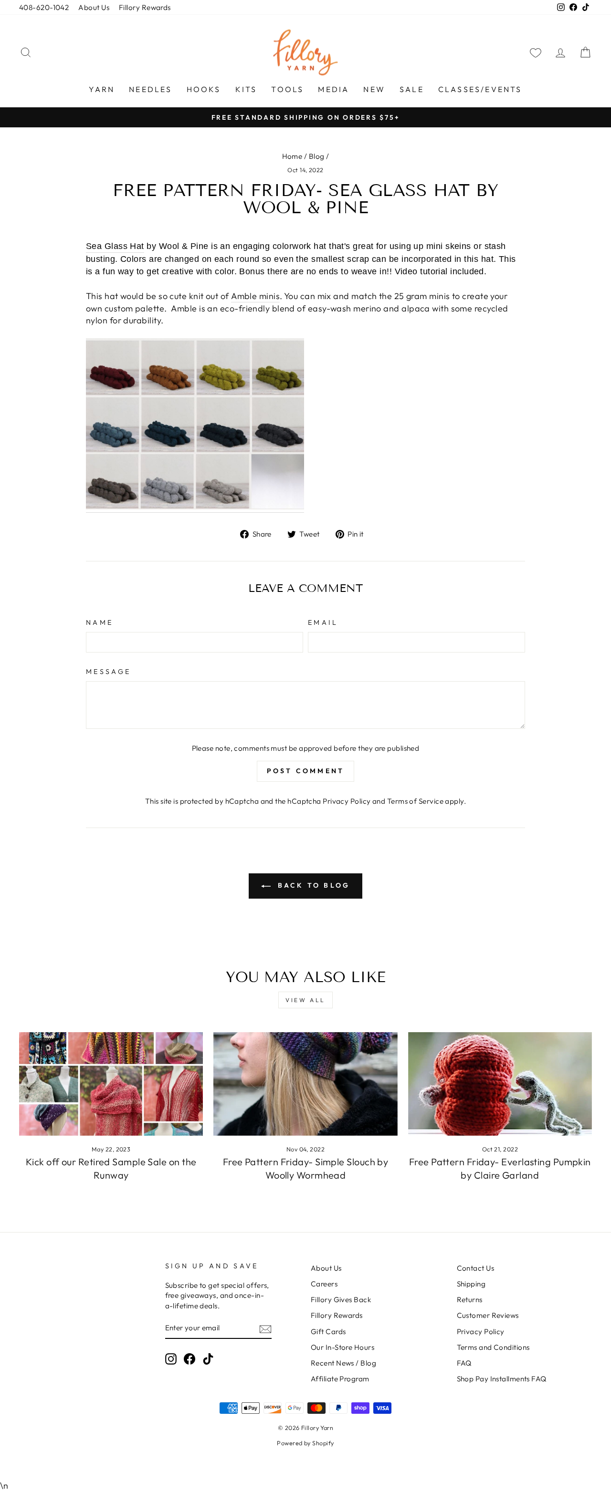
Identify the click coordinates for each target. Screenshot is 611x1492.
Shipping (471, 1283)
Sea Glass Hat (115, 246)
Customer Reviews (488, 1315)
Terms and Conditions (493, 1347)
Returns (470, 1299)
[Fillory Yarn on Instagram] (171, 1359)
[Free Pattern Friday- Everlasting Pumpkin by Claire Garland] (500, 1084)
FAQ (464, 1363)
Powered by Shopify (305, 1443)
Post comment (305, 771)
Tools (287, 89)
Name (99, 622)
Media (333, 89)
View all (305, 1000)
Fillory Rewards (145, 7)
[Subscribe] (265, 1328)
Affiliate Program (340, 1378)
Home (292, 156)
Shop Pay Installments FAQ (502, 1378)
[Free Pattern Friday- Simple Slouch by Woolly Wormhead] (305, 1084)
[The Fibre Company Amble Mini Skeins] (195, 425)
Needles (150, 89)
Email (323, 622)
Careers (324, 1283)
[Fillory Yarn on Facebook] (189, 1359)
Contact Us (476, 1268)
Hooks (204, 89)
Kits (246, 89)
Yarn (102, 89)
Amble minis (255, 295)
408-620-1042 (44, 7)
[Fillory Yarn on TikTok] (208, 1359)
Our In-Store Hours (342, 1347)
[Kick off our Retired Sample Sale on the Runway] (111, 1084)
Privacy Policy (346, 801)
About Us (93, 7)
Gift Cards (328, 1331)
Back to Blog (312, 885)
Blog (317, 156)
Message (108, 671)
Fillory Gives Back (341, 1299)
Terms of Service (415, 801)
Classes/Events (480, 89)
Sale (412, 89)
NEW (374, 89)
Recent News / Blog (343, 1363)
